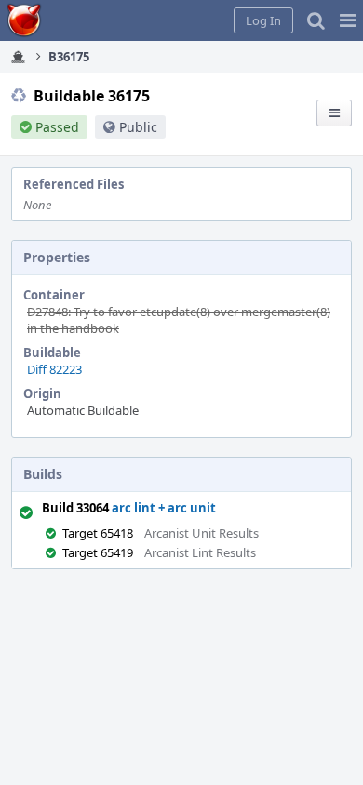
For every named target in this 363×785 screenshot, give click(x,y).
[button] (347, 20)
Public (138, 127)
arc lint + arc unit (164, 507)
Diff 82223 (54, 369)
